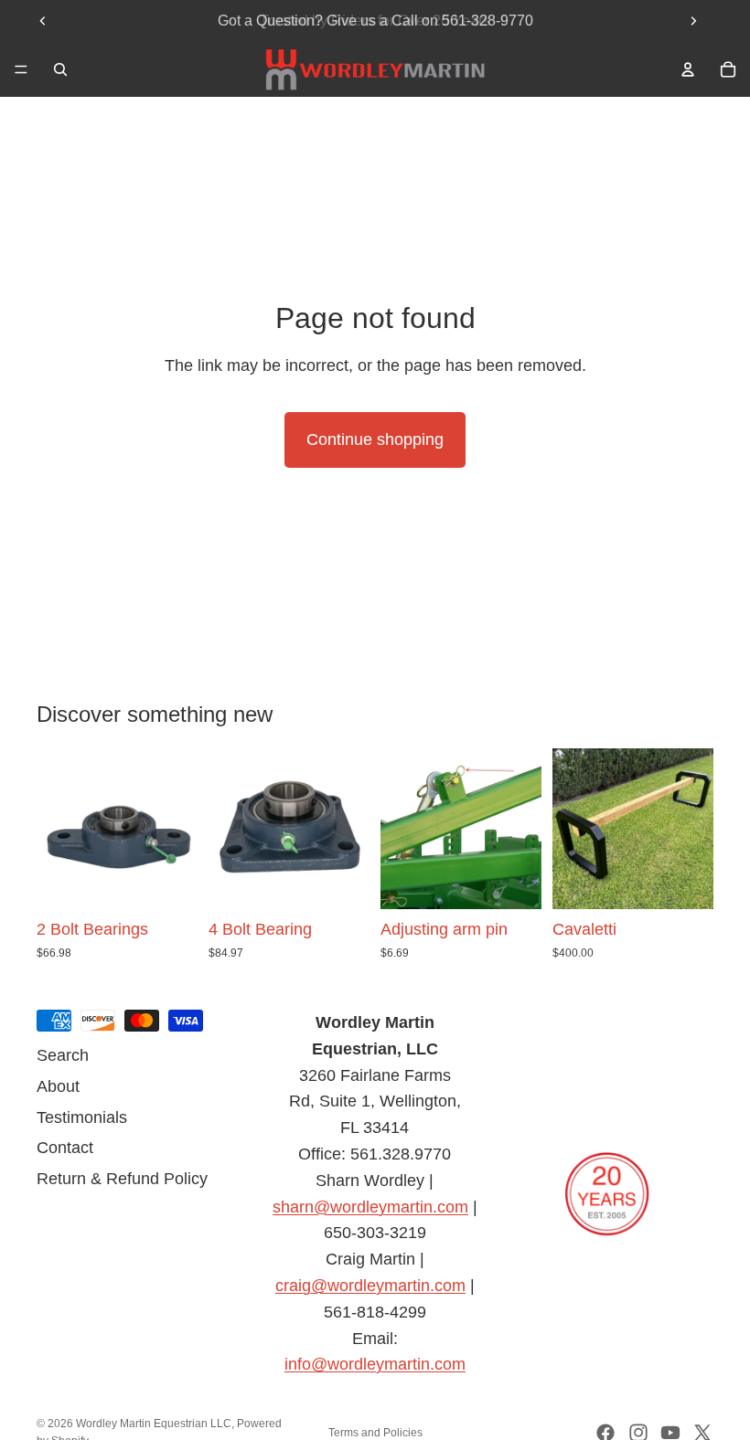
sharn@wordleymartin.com (370, 1207)
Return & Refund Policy (122, 1179)
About (58, 1086)
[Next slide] (693, 21)
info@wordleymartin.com (375, 1364)
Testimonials (82, 1117)
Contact (65, 1147)
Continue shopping (375, 439)
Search (63, 1055)
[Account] (688, 69)
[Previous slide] (43, 21)
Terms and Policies (375, 1432)
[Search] (60, 69)
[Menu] (21, 69)
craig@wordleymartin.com (370, 1285)
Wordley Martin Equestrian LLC (153, 1423)
